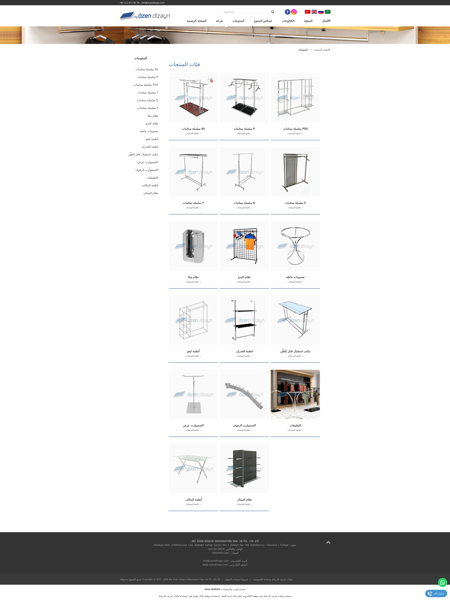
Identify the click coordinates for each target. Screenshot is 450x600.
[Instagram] (294, 12)
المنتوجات (238, 21)
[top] (328, 542)
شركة (219, 21)
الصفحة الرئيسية (196, 21)
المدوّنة (308, 21)
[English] (314, 12)
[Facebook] (287, 12)
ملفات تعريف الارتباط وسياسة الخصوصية (272, 579)
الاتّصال (326, 21)
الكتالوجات (288, 21)
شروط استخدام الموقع (237, 579)
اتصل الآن (439, 593)
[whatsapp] (442, 582)
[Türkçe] (307, 12)
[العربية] (327, 12)
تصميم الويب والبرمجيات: (225, 589)
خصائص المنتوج (263, 21)
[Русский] (321, 12)
